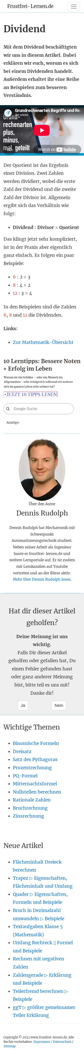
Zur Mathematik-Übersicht (43, 342)
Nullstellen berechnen (37, 792)
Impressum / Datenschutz (52, 1042)
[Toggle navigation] (73, 6)
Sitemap (10, 1046)
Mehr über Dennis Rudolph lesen (41, 579)
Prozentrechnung (32, 767)
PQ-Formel (25, 776)
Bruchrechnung (30, 808)
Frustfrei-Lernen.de (30, 6)
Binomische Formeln (36, 743)
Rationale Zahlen (32, 800)
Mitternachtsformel (35, 784)
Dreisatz (22, 751)
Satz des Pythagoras (35, 759)
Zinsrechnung (28, 816)
